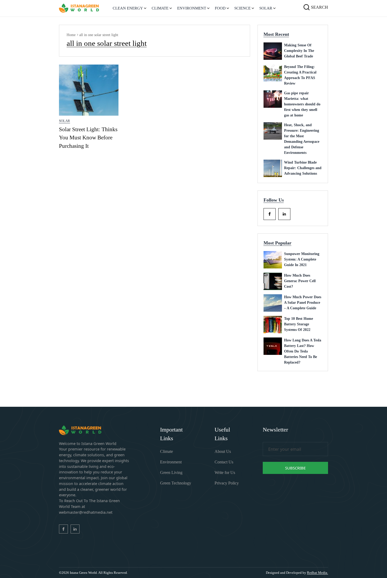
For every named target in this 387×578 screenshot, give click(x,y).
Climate (166, 451)
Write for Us (225, 472)
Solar (64, 121)
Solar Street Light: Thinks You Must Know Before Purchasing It (88, 137)
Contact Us (224, 462)
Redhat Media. (317, 573)
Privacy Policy (227, 483)
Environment (171, 462)
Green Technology (175, 483)
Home (71, 35)
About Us (223, 451)
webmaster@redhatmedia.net (85, 512)
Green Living (171, 472)
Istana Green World (83, 573)
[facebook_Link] (270, 214)
